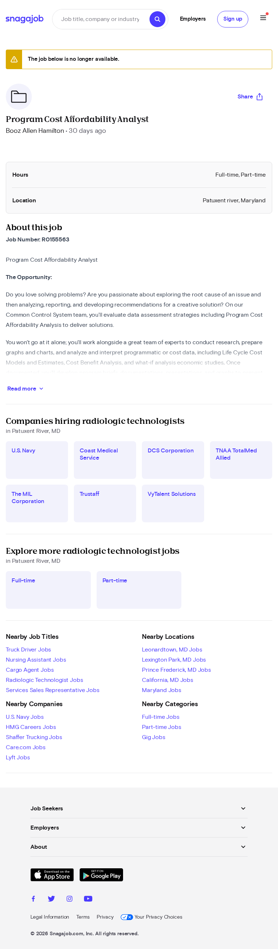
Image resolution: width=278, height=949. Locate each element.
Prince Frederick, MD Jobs (176, 670)
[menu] (263, 19)
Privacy (105, 917)
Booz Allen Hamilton (35, 131)
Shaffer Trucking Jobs (34, 737)
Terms (82, 917)
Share (245, 97)
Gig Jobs (153, 737)
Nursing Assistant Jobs (36, 660)
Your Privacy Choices (158, 917)
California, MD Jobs (167, 680)
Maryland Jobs (161, 690)
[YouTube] (88, 900)
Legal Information (49, 917)
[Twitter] (51, 900)
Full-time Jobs (161, 717)
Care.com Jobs (26, 747)
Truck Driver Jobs (28, 650)
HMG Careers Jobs (31, 727)
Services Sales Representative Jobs (53, 690)
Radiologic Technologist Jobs (44, 680)
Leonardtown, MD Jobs (172, 650)
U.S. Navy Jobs (25, 717)
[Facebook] (33, 900)
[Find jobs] (157, 19)
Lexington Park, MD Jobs (174, 660)
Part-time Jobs (161, 727)
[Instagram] (69, 900)
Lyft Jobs (18, 757)
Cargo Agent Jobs (30, 670)
